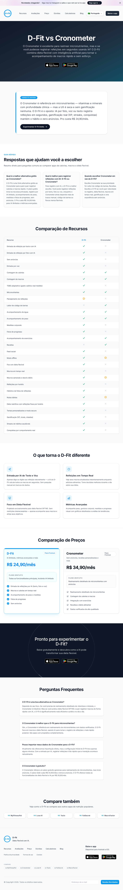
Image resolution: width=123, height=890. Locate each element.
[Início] (8, 13)
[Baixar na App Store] (52, 65)
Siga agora (94, 3)
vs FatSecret (58, 868)
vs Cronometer (25, 868)
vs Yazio (47, 868)
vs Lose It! (37, 868)
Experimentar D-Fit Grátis (33, 127)
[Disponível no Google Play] (70, 65)
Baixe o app (112, 13)
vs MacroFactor (72, 868)
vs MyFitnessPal (10, 868)
